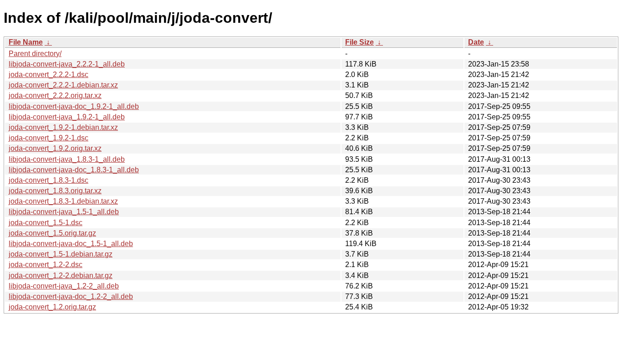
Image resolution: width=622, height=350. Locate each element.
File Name (26, 42)
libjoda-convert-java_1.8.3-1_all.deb (67, 159)
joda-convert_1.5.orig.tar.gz (52, 233)
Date (476, 42)
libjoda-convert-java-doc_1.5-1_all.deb (71, 243)
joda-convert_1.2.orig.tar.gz (52, 307)
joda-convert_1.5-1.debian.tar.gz (60, 254)
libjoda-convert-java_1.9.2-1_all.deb (67, 117)
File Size (359, 42)
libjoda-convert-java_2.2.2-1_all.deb (67, 64)
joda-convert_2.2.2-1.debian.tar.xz (63, 85)
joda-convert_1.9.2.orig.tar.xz (55, 148)
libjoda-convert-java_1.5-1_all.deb (64, 212)
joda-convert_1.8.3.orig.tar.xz (55, 191)
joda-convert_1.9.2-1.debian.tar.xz (63, 127)
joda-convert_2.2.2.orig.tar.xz (55, 95)
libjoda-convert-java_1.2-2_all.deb (64, 286)
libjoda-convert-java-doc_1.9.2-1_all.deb (74, 106)
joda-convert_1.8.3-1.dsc (48, 180)
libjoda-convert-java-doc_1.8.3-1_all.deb (74, 170)
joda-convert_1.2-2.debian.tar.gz (60, 275)
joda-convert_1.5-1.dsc (45, 222)
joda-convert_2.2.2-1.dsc (48, 74)
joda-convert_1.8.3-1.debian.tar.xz (63, 201)
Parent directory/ (35, 53)
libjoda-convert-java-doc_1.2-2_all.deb (71, 296)
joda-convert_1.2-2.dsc (45, 264)
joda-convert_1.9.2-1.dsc (48, 138)
